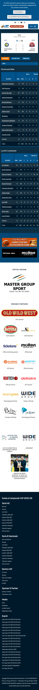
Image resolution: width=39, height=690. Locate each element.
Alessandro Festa (7, 197)
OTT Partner (28, 385)
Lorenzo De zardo (7, 93)
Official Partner (28, 368)
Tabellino (26, 58)
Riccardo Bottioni (7, 102)
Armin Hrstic (5, 211)
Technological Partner (10, 401)
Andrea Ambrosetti (7, 97)
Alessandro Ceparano (8, 84)
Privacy (4, 681)
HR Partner (10, 368)
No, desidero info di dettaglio (18, 17)
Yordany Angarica (7, 207)
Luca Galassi (5, 165)
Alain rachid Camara (7, 130)
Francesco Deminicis (7, 188)
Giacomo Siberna (6, 174)
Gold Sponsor (10, 336)
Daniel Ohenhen (6, 170)
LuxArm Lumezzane (31, 49)
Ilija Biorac (5, 116)
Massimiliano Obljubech (8, 120)
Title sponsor (19, 319)
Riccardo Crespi (6, 134)
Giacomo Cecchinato (7, 107)
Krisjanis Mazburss (7, 125)
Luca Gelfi (4, 202)
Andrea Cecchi (6, 111)
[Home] (12, 26)
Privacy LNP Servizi (11, 681)
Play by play (16, 58)
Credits (35, 681)
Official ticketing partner (10, 352)
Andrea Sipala (6, 193)
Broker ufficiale (28, 401)
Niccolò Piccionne (6, 184)
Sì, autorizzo (18, 12)
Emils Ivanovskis (6, 179)
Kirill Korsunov (6, 88)
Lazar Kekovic (6, 216)
